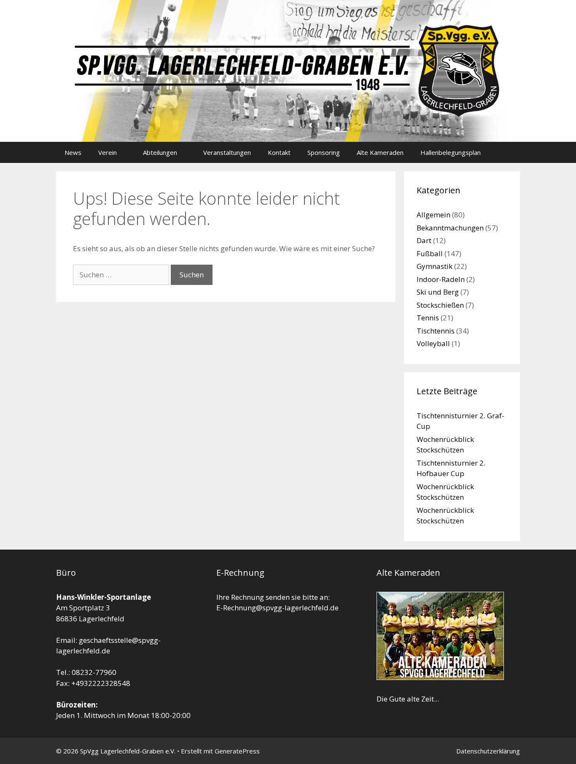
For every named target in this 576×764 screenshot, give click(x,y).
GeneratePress (237, 751)
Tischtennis (436, 331)
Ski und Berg (438, 292)
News (73, 152)
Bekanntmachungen (450, 228)
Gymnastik (434, 266)
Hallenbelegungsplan (450, 152)
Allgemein (433, 214)
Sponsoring (323, 152)
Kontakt (279, 152)
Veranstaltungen (227, 152)
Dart (424, 240)
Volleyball (433, 343)
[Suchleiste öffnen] (507, 152)
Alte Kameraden (380, 152)
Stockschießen (440, 305)
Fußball (430, 253)
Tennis (428, 317)
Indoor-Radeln (441, 279)
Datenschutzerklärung (488, 751)
